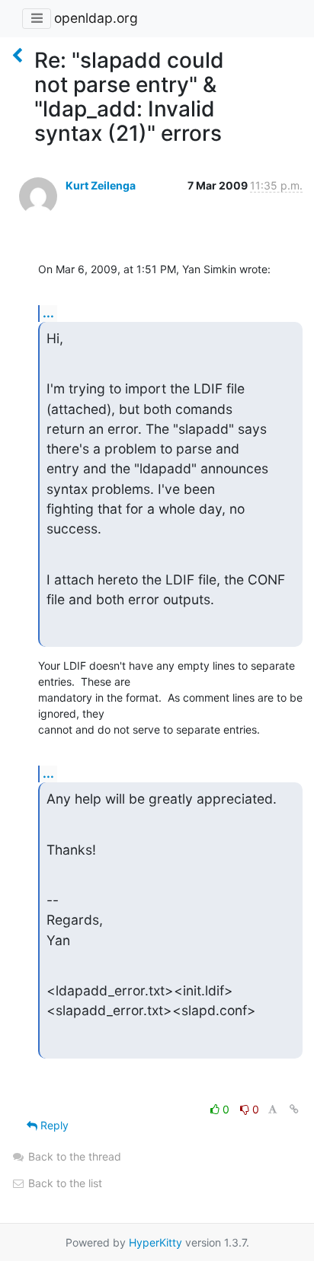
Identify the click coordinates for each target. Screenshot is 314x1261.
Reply (53, 1125)
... (48, 312)
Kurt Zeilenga (101, 185)
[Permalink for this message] (294, 1109)
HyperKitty (155, 1242)
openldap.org (96, 18)
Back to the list (63, 1183)
